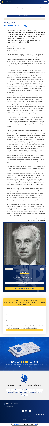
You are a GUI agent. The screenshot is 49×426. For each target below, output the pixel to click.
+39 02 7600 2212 (9, 406)
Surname (8, 314)
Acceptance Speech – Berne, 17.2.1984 (24, 288)
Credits (24, 419)
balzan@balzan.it (9, 404)
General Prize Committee (18, 389)
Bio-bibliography (24, 283)
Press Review (32, 392)
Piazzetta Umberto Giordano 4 (12, 403)
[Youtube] (30, 410)
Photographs (24, 395)
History (8, 389)
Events (16, 392)
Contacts (40, 392)
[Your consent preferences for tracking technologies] (47, 424)
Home (8, 8)
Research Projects (30, 389)
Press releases (23, 392)
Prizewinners (14, 8)
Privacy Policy (21, 416)
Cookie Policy (27, 416)
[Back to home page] (2, 2)
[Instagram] (26, 410)
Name (7, 309)
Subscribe (24, 330)
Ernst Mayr (20, 8)
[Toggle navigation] (45, 2)
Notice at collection (16, 424)
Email (7, 320)
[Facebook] (19, 410)
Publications (10, 392)
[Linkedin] (22, 410)
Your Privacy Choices (28, 424)
